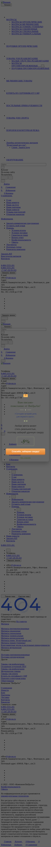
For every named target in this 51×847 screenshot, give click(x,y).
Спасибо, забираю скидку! (25, 451)
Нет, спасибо (25, 458)
